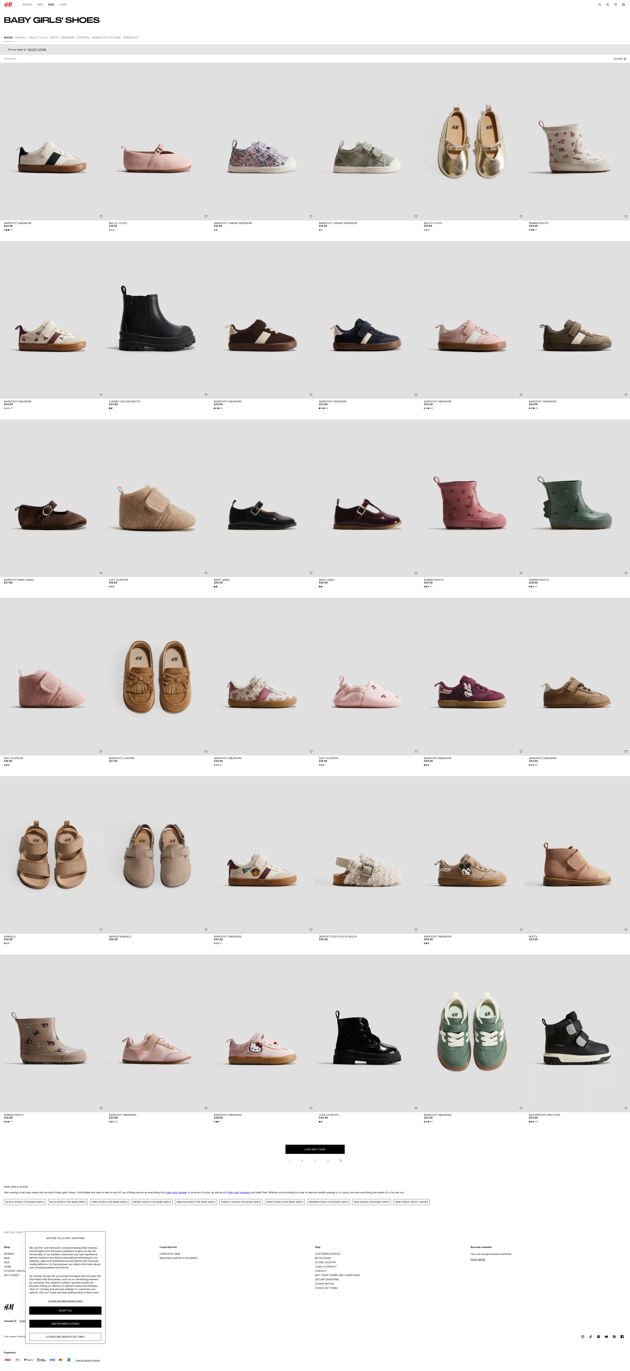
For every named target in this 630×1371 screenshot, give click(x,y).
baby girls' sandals (176, 1192)
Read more (478, 1259)
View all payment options (88, 1360)
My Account (323, 1258)
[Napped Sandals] (157, 855)
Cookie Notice (324, 1283)
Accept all (65, 1310)
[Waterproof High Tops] (577, 1033)
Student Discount (16, 1271)
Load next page (315, 1149)
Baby (20, 1232)
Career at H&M (169, 1253)
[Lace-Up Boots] (367, 1033)
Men (40, 4)
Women (27, 4)
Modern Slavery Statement (178, 1258)
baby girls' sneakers (239, 1192)
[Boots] (577, 855)
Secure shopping (327, 1279)
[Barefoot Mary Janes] (52, 498)
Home (63, 4)
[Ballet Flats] (157, 141)
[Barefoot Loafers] (157, 676)
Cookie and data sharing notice (65, 1301)
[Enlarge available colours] (112, 230)
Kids (51, 4)
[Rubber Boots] (577, 141)
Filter (618, 58)
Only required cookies (65, 1323)
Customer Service (327, 1253)
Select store (37, 49)
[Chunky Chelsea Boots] (157, 320)
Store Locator (325, 1262)
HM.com (9, 1232)
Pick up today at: (17, 49)
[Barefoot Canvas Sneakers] (262, 141)
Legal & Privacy (326, 1266)
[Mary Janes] (262, 498)
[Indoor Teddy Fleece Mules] (367, 855)
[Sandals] (52, 855)
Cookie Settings (326, 1288)
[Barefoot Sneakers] (52, 141)
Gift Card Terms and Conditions (337, 1275)
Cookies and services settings (65, 1337)
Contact (321, 1271)
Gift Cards (11, 1275)
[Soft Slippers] (157, 498)
